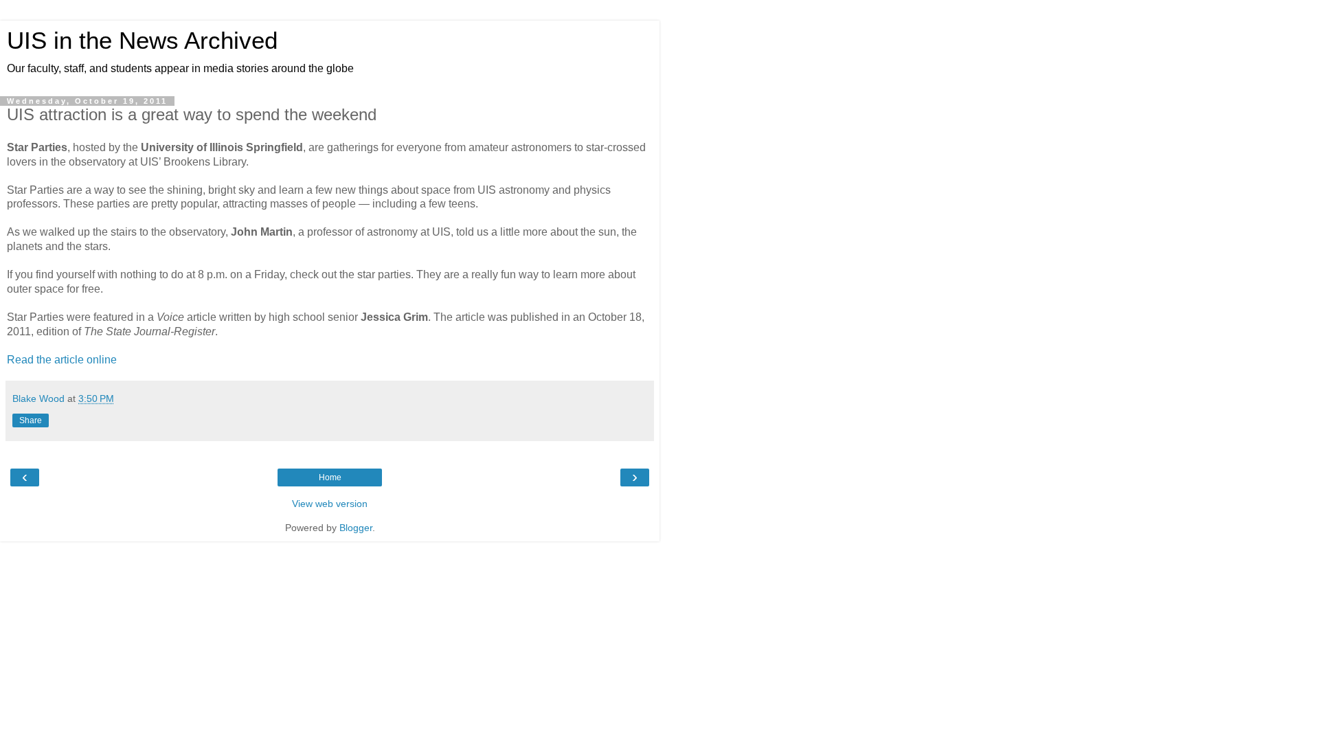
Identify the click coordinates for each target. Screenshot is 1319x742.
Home (330, 477)
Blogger (355, 527)
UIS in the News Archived (142, 40)
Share (30, 420)
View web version (330, 503)
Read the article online (62, 360)
